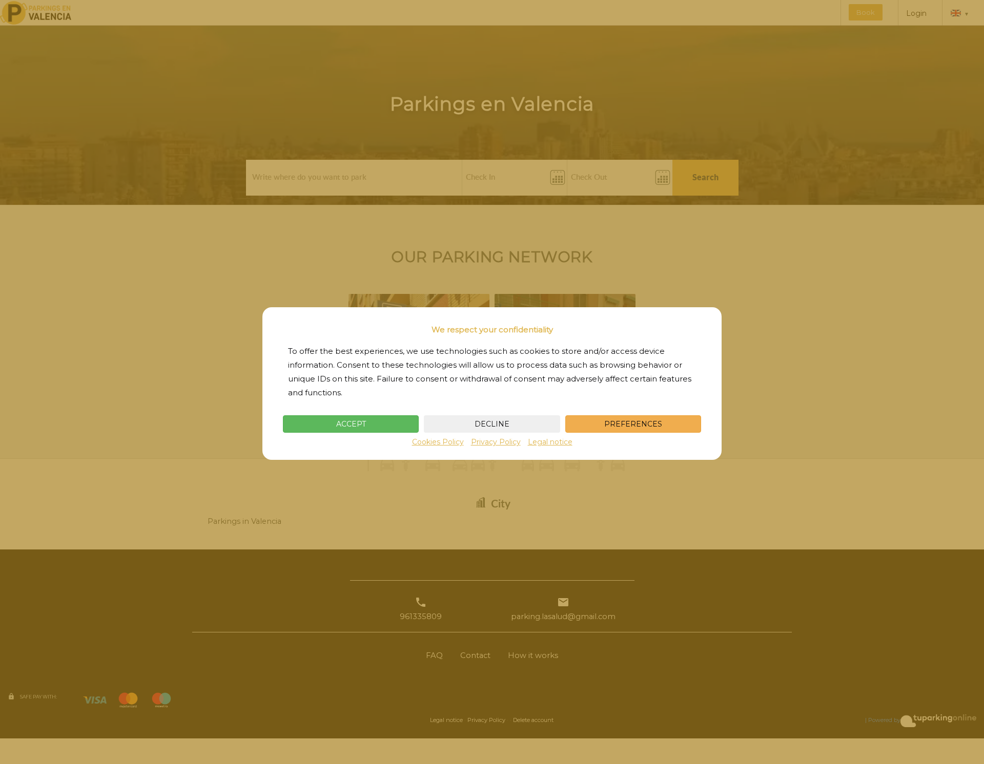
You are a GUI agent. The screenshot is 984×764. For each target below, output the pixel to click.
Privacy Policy (496, 442)
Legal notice (550, 442)
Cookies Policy (438, 442)
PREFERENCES (633, 424)
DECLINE (492, 424)
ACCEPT (351, 424)
